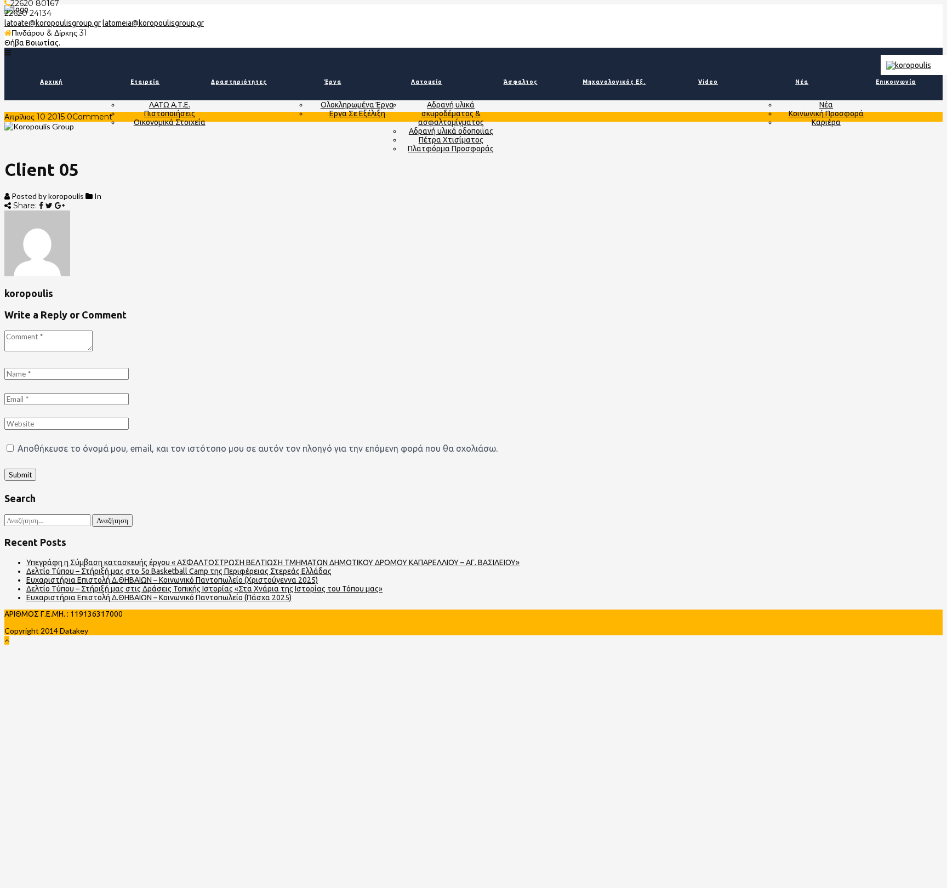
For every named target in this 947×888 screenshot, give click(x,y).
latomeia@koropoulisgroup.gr (153, 23)
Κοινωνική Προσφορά (826, 113)
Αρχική (51, 82)
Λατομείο (426, 82)
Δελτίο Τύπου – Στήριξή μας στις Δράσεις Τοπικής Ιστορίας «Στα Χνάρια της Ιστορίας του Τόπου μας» (204, 588)
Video (708, 82)
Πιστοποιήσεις (169, 113)
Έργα (332, 82)
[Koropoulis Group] (7, 52)
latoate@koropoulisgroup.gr (52, 23)
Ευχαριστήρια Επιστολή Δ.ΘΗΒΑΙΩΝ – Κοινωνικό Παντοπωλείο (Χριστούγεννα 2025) (172, 580)
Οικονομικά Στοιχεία (170, 122)
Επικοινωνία (896, 82)
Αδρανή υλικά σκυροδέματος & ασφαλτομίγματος (451, 113)
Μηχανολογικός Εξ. (614, 82)
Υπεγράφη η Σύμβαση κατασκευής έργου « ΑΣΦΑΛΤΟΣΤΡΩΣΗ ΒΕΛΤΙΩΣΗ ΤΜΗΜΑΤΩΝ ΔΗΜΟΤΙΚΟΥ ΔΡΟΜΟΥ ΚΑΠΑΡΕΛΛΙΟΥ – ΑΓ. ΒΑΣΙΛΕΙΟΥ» (273, 562)
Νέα (801, 82)
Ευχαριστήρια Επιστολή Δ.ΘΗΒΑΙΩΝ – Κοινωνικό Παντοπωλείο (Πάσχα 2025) (159, 597)
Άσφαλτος (521, 82)
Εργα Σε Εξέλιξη (357, 113)
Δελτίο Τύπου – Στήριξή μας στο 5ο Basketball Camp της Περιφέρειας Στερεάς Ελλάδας (179, 571)
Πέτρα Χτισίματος (451, 139)
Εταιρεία (144, 82)
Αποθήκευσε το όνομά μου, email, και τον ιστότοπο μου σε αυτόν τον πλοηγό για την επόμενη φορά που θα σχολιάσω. (258, 448)
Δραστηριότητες (239, 82)
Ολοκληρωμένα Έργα (357, 104)
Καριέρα (826, 122)
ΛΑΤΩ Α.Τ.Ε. (169, 104)
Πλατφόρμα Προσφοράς (451, 148)
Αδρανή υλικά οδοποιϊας (451, 131)
